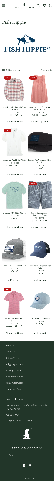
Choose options (14, 121)
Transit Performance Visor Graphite (40, 161)
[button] (3, 5)
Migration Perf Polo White (14, 160)
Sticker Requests (14, 383)
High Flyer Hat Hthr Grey (14, 266)
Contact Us (11, 351)
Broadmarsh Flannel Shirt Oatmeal (14, 108)
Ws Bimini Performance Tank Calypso (39, 108)
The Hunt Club (13, 389)
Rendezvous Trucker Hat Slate (40, 267)
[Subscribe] (45, 455)
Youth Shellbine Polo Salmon (14, 320)
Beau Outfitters (30, 478)
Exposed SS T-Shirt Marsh (14, 213)
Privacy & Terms (14, 370)
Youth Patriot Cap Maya (39, 319)
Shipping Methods (15, 364)
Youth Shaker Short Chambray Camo (39, 214)
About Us (10, 345)
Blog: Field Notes (14, 376)
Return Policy (13, 358)
